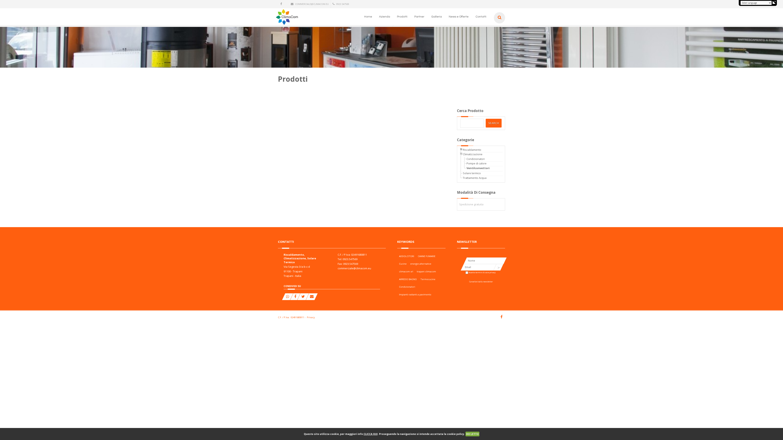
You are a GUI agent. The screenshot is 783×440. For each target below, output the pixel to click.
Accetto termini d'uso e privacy (482, 272)
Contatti (481, 16)
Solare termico (472, 173)
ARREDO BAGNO (408, 279)
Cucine (403, 263)
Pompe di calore (477, 163)
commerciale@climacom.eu (312, 4)
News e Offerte (459, 16)
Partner (419, 16)
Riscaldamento (472, 150)
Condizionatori (476, 159)
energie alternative (420, 263)
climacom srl (406, 271)
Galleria (436, 16)
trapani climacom (426, 271)
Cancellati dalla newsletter (481, 281)
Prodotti (402, 16)
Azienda (384, 16)
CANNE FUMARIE (426, 256)
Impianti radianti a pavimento (415, 294)
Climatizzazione (472, 154)
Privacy (311, 317)
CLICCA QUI (371, 434)
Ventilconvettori (478, 168)
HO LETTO (472, 434)
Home (368, 16)
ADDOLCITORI (406, 256)
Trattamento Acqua (475, 178)
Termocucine (427, 279)
